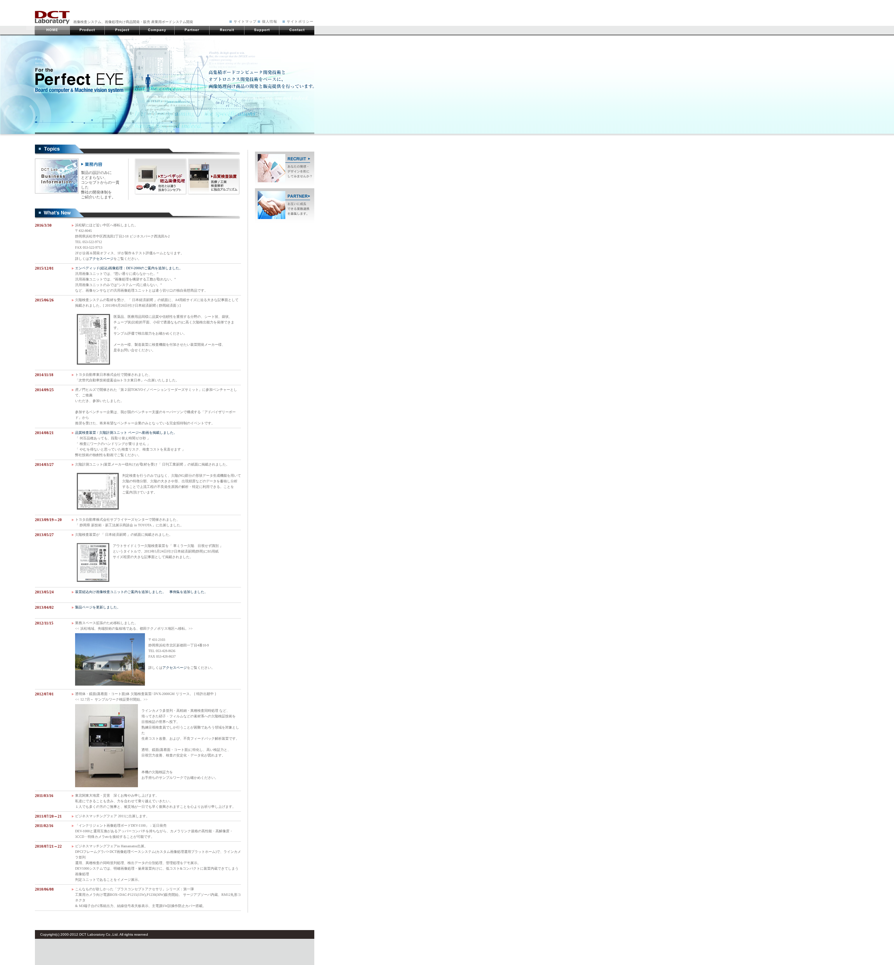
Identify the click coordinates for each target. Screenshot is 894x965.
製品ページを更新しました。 (97, 607)
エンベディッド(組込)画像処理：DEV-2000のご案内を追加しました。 (129, 268)
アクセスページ (101, 259)
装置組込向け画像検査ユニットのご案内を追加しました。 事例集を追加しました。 (141, 592)
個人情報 (269, 21)
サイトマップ (245, 21)
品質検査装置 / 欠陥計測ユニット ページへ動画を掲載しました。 (126, 432)
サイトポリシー (300, 21)
